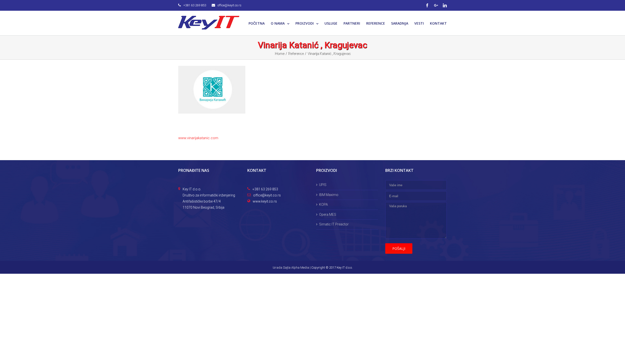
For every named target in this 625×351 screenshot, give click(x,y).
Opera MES (327, 214)
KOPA (323, 204)
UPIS (322, 185)
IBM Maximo (328, 195)
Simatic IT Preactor (334, 224)
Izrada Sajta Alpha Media (291, 267)
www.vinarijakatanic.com (198, 138)
